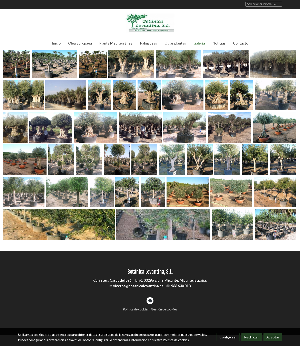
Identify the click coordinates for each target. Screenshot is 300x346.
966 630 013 (181, 285)
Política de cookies (136, 309)
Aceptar (272, 337)
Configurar (228, 337)
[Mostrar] (16, 62)
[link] (150, 23)
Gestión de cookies (164, 309)
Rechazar (251, 337)
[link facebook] (150, 300)
